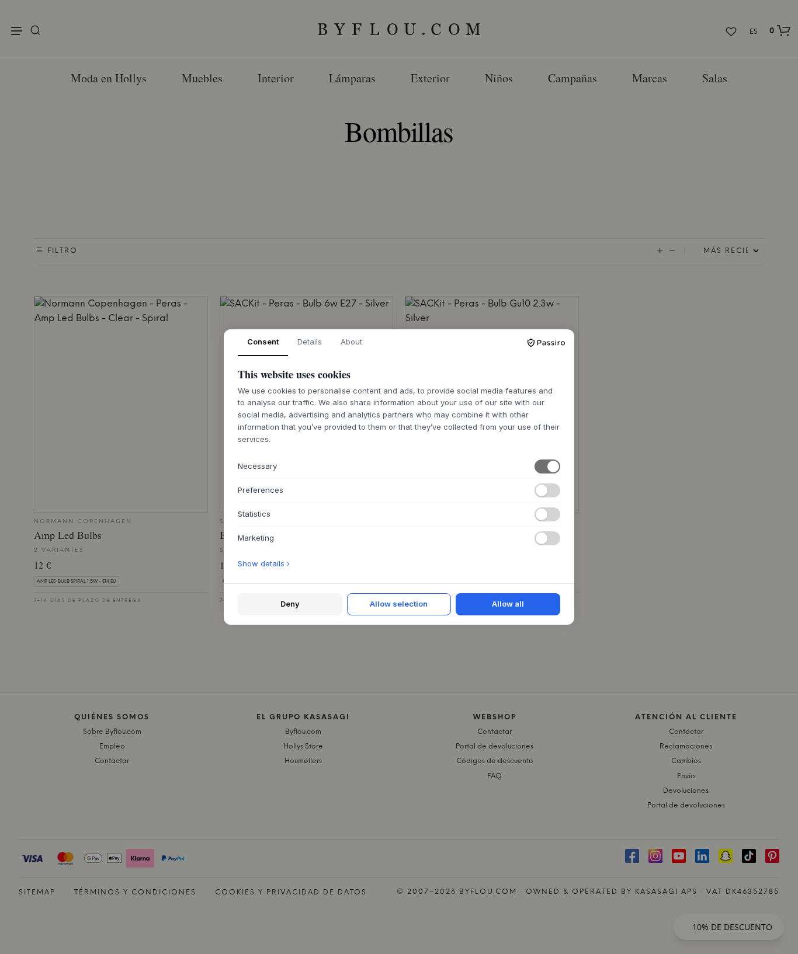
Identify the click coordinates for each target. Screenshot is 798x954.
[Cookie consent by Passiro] (546, 343)
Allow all (508, 603)
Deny (290, 603)
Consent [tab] (263, 341)
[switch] (547, 466)
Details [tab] (309, 341)
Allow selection (399, 603)
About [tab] (351, 341)
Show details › (264, 563)
